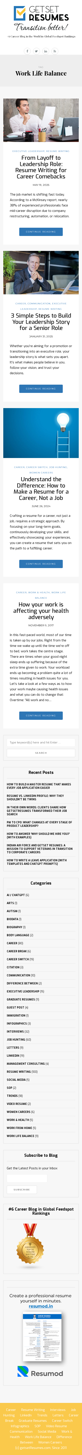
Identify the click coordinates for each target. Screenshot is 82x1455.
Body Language (18, 935)
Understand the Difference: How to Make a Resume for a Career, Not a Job (41, 489)
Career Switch (37, 467)
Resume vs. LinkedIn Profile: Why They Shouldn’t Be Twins (35, 797)
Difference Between (22, 983)
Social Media (16, 1080)
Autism (12, 911)
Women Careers (41, 472)
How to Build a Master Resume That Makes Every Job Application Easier (39, 786)
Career (21, 303)
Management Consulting (26, 1064)
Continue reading (41, 231)
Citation (13, 967)
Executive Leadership (28, 151)
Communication (39, 303)
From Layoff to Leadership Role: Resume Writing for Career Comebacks (41, 167)
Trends (12, 1096)
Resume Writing (58, 151)
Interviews (15, 1031)
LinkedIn (13, 1056)
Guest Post (15, 1007)
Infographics (17, 1023)
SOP (9, 1088)
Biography (14, 927)
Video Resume (17, 1104)
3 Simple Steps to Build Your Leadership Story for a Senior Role (41, 322)
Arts (10, 903)
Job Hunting (58, 467)
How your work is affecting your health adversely (41, 611)
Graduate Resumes (21, 999)
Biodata (12, 919)
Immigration (16, 1015)
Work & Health (39, 592)
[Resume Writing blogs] (30, 1247)
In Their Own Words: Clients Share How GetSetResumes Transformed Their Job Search (37, 811)
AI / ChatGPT (16, 895)
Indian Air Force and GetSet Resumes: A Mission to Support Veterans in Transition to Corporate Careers (40, 849)
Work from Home (19, 1128)
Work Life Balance (20, 1136)
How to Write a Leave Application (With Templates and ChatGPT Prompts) (37, 862)
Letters (13, 1048)
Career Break (17, 951)
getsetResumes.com (35, 1448)
